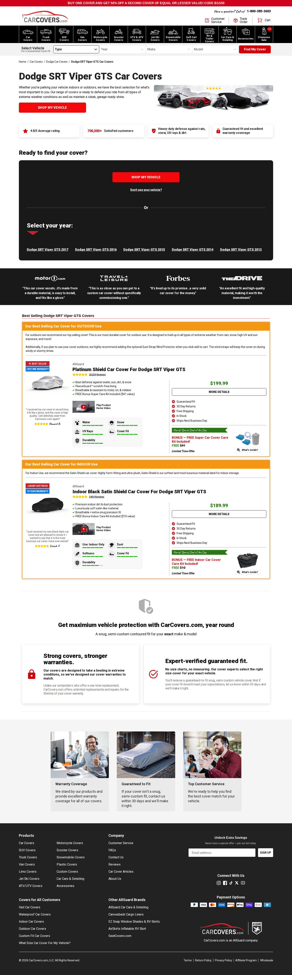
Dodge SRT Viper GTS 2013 (241, 249)
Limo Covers (28, 871)
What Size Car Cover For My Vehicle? (45, 943)
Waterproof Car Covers (35, 914)
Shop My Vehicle (52, 107)
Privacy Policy (223, 960)
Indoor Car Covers (31, 921)
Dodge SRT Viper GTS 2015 (144, 249)
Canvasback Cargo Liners (126, 914)
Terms (188, 960)
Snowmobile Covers (71, 857)
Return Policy (203, 960)
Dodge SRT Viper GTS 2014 (192, 249)
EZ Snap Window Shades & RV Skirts (134, 921)
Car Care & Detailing (70, 879)
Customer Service (120, 843)
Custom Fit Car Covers (34, 936)
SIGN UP (265, 852)
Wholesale (266, 960)
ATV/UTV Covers (30, 886)
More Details (219, 391)
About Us (114, 879)
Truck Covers (28, 857)
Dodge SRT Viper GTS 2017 (47, 249)
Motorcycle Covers (70, 843)
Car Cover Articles (120, 871)
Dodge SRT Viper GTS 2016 (96, 249)
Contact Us (116, 857)
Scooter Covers (67, 850)
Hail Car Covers (29, 907)
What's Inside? (250, 450)
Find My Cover (255, 49)
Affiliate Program (246, 960)
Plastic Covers (67, 864)
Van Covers (27, 864)
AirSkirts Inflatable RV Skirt (127, 929)
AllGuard (239, 940)
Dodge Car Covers (56, 61)
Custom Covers (67, 871)
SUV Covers (27, 850)
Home (22, 61)
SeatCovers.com (119, 936)
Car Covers (36, 61)
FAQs (112, 850)
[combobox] (54, 49)
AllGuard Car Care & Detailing (128, 907)
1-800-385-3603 (259, 11)
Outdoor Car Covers (32, 929)
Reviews (114, 864)
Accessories (65, 886)
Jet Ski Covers (29, 879)
